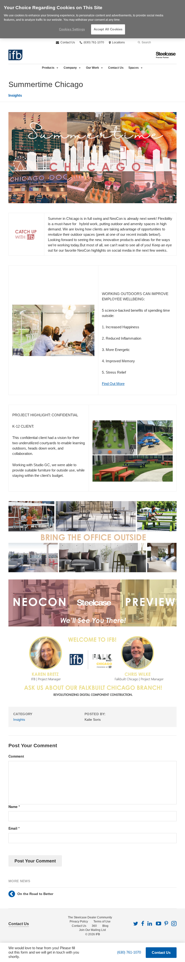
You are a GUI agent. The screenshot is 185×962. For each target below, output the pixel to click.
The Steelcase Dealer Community (90, 917)
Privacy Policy (79, 921)
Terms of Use (102, 921)
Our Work (92, 67)
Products (48, 67)
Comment (16, 756)
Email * (14, 828)
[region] (92, 19)
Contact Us (67, 42)
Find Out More (113, 384)
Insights (15, 95)
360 (94, 926)
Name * (14, 806)
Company (70, 67)
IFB (98, 934)
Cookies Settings (72, 29)
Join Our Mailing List (92, 930)
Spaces (133, 67)
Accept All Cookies (108, 29)
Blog (105, 926)
